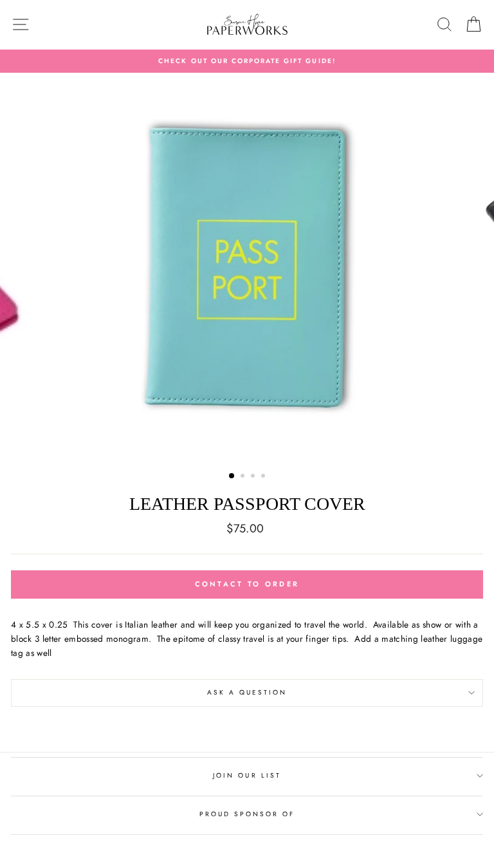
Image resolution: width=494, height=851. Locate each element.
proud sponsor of (247, 814)
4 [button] (264, 477)
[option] (247, 61)
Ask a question (247, 692)
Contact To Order (247, 584)
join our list (247, 775)
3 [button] (254, 477)
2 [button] (244, 477)
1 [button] (232, 476)
